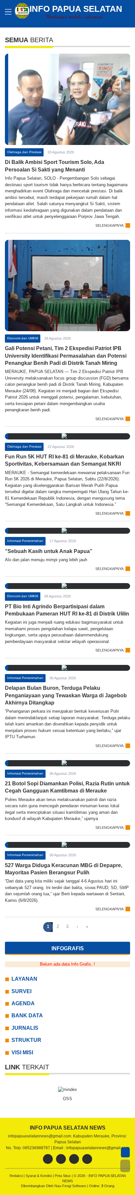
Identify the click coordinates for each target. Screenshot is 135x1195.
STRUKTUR (26, 1040)
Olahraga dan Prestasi (24, 152)
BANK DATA (27, 1015)
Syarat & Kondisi (39, 1176)
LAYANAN (24, 979)
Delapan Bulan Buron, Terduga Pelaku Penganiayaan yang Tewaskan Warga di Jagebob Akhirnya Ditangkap (66, 695)
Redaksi (17, 1176)
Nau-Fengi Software (70, 1186)
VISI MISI (22, 1052)
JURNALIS (24, 1028)
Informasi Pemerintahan (25, 541)
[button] (125, 1166)
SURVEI (21, 991)
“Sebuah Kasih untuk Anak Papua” (48, 551)
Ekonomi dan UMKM (22, 338)
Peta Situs (63, 1176)
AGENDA (23, 1003)
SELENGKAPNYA (109, 225)
